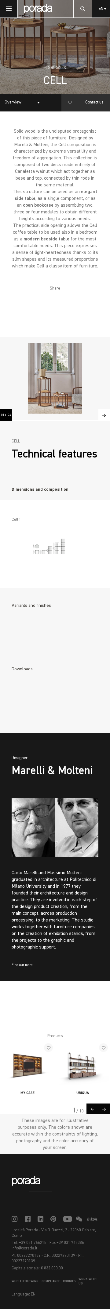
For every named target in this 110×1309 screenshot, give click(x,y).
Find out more (22, 965)
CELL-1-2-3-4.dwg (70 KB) (45, 709)
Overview (13, 102)
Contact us (94, 102)
